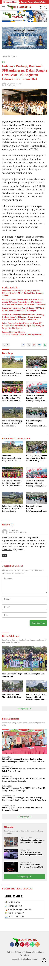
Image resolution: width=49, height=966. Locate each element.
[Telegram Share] (39, 345)
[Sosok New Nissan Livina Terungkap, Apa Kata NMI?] (11, 867)
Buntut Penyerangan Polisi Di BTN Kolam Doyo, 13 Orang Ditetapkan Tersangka (23, 779)
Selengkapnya (24, 709)
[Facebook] (12, 944)
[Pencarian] (45, 7)
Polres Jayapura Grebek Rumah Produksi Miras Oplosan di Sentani (22, 809)
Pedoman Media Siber (33, 952)
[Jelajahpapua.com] (18, 7)
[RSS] (37, 944)
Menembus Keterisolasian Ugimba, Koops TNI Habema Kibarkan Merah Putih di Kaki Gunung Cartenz (22, 293)
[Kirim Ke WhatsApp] (45, 345)
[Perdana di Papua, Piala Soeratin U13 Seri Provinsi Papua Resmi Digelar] (36, 686)
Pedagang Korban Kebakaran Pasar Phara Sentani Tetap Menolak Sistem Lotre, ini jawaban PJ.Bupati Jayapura (32, 841)
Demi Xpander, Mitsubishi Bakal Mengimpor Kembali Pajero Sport (31, 853)
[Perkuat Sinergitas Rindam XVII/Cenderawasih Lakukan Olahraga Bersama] (36, 412)
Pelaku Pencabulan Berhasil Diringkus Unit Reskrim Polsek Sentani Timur (24, 770)
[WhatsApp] (32, 944)
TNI (3, 62)
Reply (4, 555)
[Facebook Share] (23, 345)
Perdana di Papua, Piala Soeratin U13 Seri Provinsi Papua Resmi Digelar (36, 697)
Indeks (9, 952)
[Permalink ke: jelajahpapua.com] (4, 84)
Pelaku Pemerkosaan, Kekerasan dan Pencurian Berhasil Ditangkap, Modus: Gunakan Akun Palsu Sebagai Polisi (23, 760)
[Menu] (4, 7)
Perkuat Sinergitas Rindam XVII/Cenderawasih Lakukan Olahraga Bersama (22, 333)
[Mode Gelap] (40, 7)
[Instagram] (27, 944)
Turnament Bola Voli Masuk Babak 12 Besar (11, 696)
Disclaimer (24, 955)
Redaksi (18, 952)
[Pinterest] (22, 944)
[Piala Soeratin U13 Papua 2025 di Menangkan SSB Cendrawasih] (24, 658)
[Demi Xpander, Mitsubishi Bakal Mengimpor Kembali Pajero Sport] (11, 854)
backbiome (13, 530)
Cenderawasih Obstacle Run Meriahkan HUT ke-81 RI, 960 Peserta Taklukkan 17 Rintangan (23, 309)
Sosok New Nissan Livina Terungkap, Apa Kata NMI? (31, 866)
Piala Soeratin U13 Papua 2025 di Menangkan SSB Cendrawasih (23, 675)
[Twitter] (17, 944)
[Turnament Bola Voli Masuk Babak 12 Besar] (12, 686)
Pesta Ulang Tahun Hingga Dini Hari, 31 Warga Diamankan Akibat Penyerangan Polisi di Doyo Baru (24, 799)
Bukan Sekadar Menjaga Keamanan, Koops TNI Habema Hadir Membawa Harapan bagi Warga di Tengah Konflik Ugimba (23, 325)
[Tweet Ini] (29, 345)
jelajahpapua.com (14, 84)
